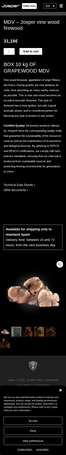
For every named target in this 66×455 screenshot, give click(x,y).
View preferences (33, 440)
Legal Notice (42, 449)
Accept (33, 420)
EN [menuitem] (48, 6)
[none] (50, 6)
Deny (33, 430)
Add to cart (30, 51)
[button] (60, 390)
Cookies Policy (24, 449)
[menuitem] (50, 6)
